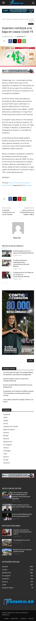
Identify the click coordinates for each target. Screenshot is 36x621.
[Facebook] (10, 41)
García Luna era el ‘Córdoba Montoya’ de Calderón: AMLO (27, 212)
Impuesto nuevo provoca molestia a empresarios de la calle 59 (22, 532)
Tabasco (6, 448)
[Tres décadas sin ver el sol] (7, 542)
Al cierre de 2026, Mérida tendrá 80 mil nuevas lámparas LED (17, 386)
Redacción (20, 36)
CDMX (5, 417)
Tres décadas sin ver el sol (21, 540)
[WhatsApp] (24, 41)
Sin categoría (7, 445)
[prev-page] (3, 282)
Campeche (6, 414)
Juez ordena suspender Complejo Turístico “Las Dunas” (18, 400)
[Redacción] (25, 36)
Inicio (4, 19)
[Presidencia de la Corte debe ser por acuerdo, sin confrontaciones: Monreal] (7, 275)
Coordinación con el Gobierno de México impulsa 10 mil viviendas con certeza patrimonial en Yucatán (18, 393)
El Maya (28, 185)
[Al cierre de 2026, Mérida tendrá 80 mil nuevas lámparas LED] (7, 516)
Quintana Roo (7, 442)
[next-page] (6, 282)
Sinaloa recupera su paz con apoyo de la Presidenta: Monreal (15, 380)
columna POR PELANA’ (10, 426)
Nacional (9, 19)
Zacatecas (6, 463)
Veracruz (6, 457)
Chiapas (5, 420)
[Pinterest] (20, 41)
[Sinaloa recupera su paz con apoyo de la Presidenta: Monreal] (7, 253)
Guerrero (6, 433)
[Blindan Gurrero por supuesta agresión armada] (7, 552)
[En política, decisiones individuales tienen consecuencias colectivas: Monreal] (7, 262)
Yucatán (5, 460)
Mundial (5, 436)
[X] (15, 41)
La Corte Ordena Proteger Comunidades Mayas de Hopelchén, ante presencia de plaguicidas (18, 373)
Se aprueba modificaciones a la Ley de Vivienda (8, 212)
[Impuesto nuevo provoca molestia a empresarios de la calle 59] (7, 532)
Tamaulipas (7, 451)
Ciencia (5, 423)
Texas (5, 454)
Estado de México (9, 429)
